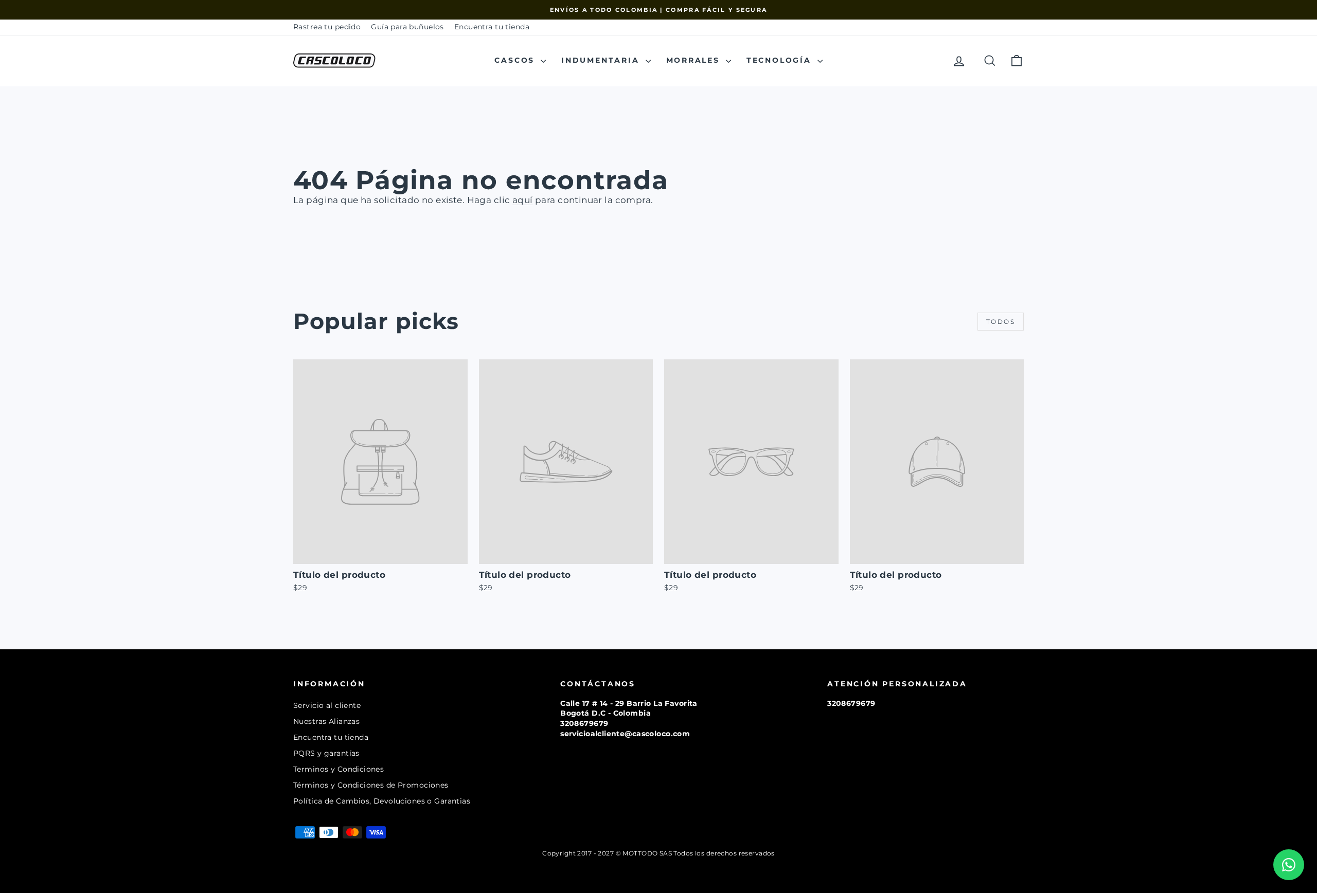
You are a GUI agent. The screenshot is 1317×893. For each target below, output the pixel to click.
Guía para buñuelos (407, 26)
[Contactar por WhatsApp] (1288, 864)
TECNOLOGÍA (780, 60)
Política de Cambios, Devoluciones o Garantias (381, 801)
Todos (1000, 321)
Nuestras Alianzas (326, 721)
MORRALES (694, 60)
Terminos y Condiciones (338, 769)
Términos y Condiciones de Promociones (371, 785)
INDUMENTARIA (602, 60)
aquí (522, 200)
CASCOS (516, 60)
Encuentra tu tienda (491, 26)
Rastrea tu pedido (327, 26)
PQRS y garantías (326, 753)
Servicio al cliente (327, 705)
